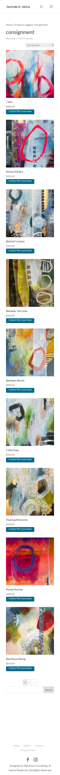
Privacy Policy (28, 750)
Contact (39, 745)
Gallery (27, 745)
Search (48, 689)
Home (9, 24)
